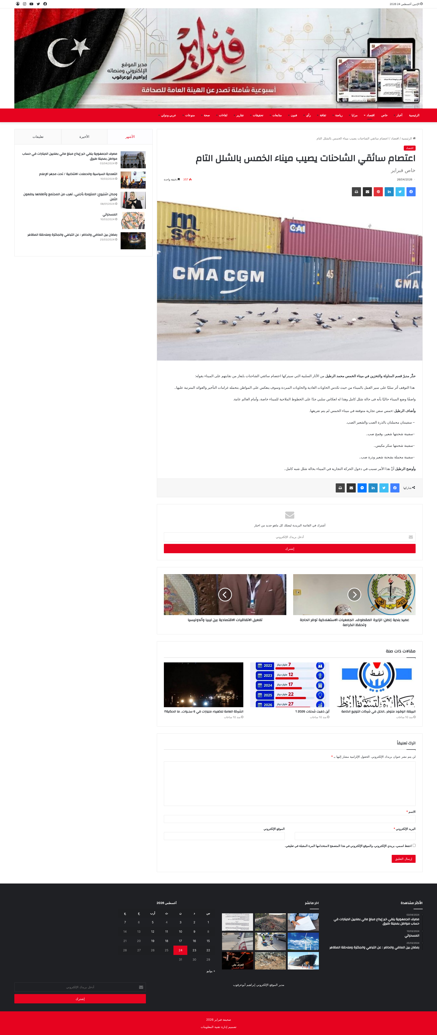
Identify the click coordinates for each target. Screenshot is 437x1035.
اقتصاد (371, 115)
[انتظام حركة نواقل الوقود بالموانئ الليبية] (303, 960)
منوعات (190, 115)
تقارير (240, 115)
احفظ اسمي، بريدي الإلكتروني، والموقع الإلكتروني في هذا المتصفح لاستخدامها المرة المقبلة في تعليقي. (348, 846)
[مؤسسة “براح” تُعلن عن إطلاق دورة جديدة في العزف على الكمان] (237, 960)
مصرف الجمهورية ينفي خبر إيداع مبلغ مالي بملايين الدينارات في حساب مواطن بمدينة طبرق (69, 156)
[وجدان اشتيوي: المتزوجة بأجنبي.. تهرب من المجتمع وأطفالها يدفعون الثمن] (133, 200)
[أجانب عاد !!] (270, 922)
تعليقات (38, 136)
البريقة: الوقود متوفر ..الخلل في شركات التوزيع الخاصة (378, 711)
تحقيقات (258, 115)
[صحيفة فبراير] (218, 58)
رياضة (339, 115)
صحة (207, 115)
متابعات (277, 115)
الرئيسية (414, 115)
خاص (384, 115)
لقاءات (223, 115)
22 (208, 950)
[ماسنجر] (362, 487)
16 (194, 941)
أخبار (399, 115)
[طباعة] (356, 191)
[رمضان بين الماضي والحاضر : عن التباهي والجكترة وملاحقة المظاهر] (133, 240)
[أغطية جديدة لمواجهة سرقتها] (270, 941)
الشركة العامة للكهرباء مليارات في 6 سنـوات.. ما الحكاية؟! (203, 711)
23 (194, 950)
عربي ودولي (168, 115)
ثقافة (323, 115)
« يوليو (211, 971)
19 (152, 941)
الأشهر (130, 136)
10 (180, 931)
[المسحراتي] (133, 220)
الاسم (411, 811)
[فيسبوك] (411, 191)
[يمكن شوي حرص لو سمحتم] (237, 941)
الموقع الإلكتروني (274, 829)
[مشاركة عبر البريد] (367, 191)
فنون (294, 115)
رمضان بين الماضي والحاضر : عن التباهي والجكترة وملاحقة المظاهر (72, 235)
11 (166, 931)
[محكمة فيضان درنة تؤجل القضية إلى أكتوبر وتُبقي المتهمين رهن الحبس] (270, 960)
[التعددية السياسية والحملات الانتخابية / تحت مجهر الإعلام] (133, 180)
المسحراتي (110, 214)
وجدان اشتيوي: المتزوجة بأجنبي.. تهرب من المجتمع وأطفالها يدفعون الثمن (70, 196)
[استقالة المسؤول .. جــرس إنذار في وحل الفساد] (303, 922)
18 (166, 941)
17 (180, 941)
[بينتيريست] (378, 191)
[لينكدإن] (389, 191)
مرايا (355, 115)
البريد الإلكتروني (405, 829)
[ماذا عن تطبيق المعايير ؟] (237, 922)
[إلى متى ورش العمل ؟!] (303, 941)
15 (208, 941)
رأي (308, 115)
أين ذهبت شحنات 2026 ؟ (312, 711)
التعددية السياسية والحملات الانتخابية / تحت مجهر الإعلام (78, 174)
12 (152, 931)
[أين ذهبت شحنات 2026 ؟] (290, 684)
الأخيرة (84, 136)
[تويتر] (400, 191)
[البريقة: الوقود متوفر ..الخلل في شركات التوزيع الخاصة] (376, 684)
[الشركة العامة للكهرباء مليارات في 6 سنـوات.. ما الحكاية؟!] (203, 684)
